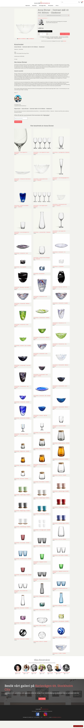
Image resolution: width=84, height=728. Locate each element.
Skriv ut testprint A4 (22, 38)
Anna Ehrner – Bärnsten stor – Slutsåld (60, 459)
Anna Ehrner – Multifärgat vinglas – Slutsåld (21, 434)
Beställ (29, 150)
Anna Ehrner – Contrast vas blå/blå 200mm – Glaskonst (21, 206)
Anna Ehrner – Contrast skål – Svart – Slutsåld (60, 386)
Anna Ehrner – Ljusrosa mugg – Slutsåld (61, 491)
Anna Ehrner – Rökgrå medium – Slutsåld (41, 448)
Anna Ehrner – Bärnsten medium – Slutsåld (40, 465)
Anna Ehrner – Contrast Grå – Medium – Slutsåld (22, 304)
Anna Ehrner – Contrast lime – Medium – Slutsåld (41, 338)
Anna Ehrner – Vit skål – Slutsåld (59, 653)
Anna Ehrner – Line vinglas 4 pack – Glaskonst (40, 206)
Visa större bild (31, 38)
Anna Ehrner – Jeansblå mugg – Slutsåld (61, 523)
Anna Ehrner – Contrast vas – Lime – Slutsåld (21, 325)
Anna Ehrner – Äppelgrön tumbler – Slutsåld (40, 562)
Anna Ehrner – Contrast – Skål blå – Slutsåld (40, 416)
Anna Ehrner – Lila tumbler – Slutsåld (21, 542)
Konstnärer (34, 5)
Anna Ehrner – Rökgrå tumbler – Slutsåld (41, 546)
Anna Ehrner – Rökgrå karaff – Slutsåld (41, 596)
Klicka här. (64, 41)
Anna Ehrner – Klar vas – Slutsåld (59, 539)
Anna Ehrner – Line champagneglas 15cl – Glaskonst (61, 178)
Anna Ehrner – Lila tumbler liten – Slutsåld (22, 574)
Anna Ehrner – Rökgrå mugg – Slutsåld (22, 510)
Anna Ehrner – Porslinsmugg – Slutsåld (22, 526)
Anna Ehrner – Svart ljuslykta (20, 267)
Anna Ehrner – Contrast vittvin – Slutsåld (41, 432)
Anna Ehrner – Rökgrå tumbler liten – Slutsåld (40, 579)
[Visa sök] (79, 2)
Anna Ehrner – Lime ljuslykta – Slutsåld (60, 621)
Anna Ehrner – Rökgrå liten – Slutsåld (21, 451)
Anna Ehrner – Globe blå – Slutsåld (59, 637)
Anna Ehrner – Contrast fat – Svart (21, 253)
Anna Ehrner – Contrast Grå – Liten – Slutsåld (40, 354)
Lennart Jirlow (42, 672)
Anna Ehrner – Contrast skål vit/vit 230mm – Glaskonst (40, 179)
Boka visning (42, 698)
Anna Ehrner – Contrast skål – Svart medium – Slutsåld (40, 375)
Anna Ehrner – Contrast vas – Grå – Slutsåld (40, 297)
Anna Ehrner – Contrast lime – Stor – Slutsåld (60, 344)
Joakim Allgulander (58, 672)
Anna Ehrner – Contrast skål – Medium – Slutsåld (61, 365)
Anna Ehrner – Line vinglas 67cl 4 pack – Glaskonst (41, 153)
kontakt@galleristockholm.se (56, 717)
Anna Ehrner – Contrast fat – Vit (59, 252)
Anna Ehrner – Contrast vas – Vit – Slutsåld (59, 323)
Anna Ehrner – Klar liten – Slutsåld (21, 478)
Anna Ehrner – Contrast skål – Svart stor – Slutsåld (22, 366)
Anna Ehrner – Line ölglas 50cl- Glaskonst (61, 152)
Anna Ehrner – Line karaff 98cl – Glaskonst (41, 232)
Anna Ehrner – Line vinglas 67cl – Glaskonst (21, 153)
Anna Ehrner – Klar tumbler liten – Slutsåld (21, 591)
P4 (17, 92)
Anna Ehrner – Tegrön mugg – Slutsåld (22, 494)
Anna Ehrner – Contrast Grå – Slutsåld (60, 303)
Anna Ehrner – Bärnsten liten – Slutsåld (22, 465)
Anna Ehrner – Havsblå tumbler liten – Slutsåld (60, 589)
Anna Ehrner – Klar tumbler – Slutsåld (60, 555)
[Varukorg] (81, 2)
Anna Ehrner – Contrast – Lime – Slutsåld (22, 345)
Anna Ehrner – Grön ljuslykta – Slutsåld (41, 609)
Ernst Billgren (34, 672)
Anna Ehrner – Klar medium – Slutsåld (41, 482)
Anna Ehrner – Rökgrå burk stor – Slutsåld (61, 443)
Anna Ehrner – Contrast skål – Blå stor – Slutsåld (60, 407)
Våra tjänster (50, 5)
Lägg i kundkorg (65, 34)
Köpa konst (28, 5)
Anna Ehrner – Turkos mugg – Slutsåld (41, 514)
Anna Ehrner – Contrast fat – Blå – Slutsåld (41, 395)
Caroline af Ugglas (26, 672)
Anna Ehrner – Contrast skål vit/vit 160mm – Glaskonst (60, 205)
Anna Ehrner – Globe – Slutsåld (39, 625)
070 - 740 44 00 (45, 717)
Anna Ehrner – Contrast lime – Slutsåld (41, 317)
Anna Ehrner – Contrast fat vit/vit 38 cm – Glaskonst (22, 179)
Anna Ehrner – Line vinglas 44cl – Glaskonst (59, 231)
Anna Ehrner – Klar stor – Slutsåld (59, 475)
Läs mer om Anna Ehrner (42, 18)
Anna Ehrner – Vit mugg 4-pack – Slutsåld (41, 530)
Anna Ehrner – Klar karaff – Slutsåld (21, 608)
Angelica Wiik (18, 672)
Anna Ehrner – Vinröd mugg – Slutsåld (60, 507)
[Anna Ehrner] (41, 22)
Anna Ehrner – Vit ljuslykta (58, 266)
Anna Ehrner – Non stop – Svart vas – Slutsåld (60, 287)
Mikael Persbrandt (66, 672)
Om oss (57, 5)
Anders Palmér (50, 672)
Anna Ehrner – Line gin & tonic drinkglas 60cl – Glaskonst (41, 258)
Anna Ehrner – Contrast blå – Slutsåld (21, 402)
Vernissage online (42, 5)
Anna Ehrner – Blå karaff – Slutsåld (59, 605)
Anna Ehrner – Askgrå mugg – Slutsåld (41, 498)
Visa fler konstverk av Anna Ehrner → (45, 31)
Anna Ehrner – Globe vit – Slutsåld (40, 641)
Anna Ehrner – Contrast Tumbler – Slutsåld (59, 426)
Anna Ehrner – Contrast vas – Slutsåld (22, 418)
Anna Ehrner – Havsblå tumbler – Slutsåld (22, 558)
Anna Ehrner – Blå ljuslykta (38, 273)
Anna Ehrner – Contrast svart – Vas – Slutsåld (21, 387)
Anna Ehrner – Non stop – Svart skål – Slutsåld (21, 288)
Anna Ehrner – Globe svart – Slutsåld (21, 639)
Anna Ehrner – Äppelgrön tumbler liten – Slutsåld (61, 572)
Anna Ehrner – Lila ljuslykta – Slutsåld (22, 623)
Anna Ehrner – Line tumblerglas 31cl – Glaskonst (22, 233)
